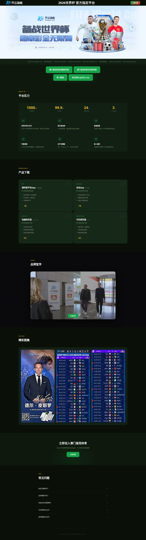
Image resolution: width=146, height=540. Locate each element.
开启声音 (73, 316)
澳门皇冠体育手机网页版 (87, 69)
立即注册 (135, 3)
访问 (25, 238)
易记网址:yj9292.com (80, 77)
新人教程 (60, 77)
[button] (61, 420)
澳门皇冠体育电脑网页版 (59, 69)
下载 (25, 206)
